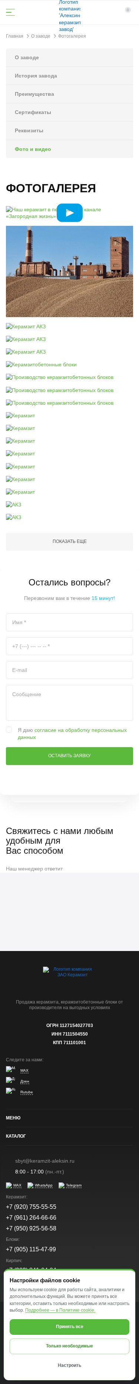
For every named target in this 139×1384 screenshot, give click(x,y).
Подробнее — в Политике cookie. (60, 1310)
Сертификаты (33, 112)
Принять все (69, 1326)
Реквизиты (29, 130)
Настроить (69, 1365)
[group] (69, 212)
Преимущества (34, 94)
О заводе (27, 57)
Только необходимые (69, 1346)
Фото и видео (33, 149)
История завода (36, 76)
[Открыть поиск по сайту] (30, 12)
